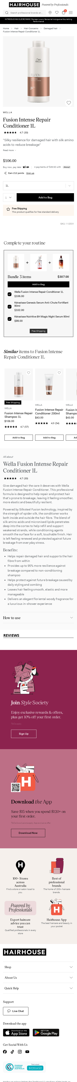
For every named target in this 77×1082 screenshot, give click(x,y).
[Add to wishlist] (69, 103)
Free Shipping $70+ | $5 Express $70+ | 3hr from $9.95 (38, 20)
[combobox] (8, 197)
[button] (38, 71)
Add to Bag (45, 197)
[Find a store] (50, 12)
